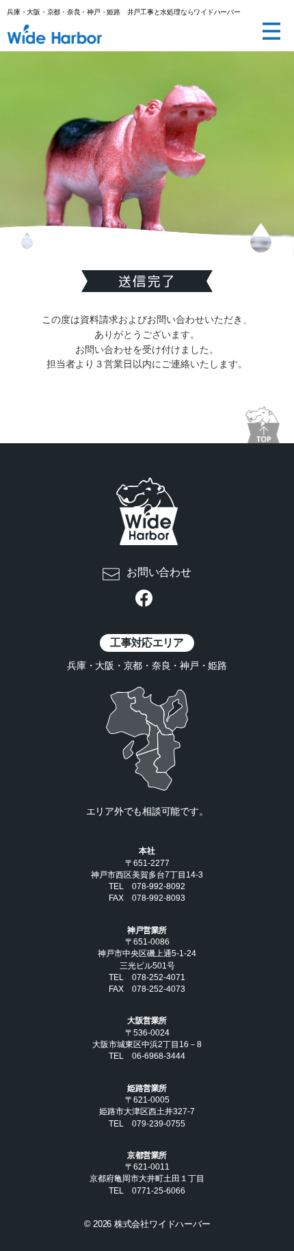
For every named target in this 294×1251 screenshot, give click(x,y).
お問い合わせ (158, 572)
